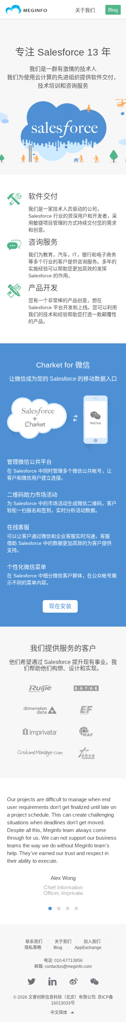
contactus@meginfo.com (68, 966)
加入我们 (92, 941)
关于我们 (85, 10)
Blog (113, 10)
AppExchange (88, 947)
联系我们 (34, 941)
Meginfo (26, 9)
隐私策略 (32, 947)
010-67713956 (68, 960)
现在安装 (60, 606)
